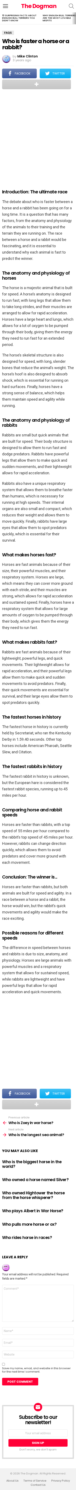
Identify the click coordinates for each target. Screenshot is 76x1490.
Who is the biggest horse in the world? (31, 1164)
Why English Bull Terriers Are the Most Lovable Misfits (59, 18)
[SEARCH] (71, 6)
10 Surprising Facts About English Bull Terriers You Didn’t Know (19, 18)
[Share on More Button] (36, 84)
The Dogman (39, 6)
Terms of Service (34, 1480)
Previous (2, 18)
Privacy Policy (60, 1480)
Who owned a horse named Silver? (35, 1180)
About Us (12, 1480)
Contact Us (38, 1485)
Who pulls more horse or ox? (29, 1224)
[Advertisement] (38, 136)
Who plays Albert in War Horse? (32, 1211)
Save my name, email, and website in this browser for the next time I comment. (36, 1370)
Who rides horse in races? (27, 1237)
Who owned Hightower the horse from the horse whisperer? (33, 1195)
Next (74, 18)
